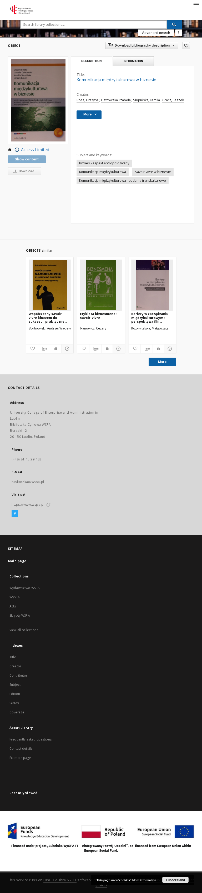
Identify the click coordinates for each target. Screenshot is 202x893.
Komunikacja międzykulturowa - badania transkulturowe (122, 180)
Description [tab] (91, 61)
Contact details (20, 748)
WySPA (14, 597)
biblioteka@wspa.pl (28, 482)
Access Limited (35, 150)
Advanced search (156, 33)
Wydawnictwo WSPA (24, 588)
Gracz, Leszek (173, 100)
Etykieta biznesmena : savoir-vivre (98, 316)
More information (144, 880)
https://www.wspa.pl (28, 504)
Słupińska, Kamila (146, 100)
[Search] (174, 24)
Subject (15, 684)
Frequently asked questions (30, 739)
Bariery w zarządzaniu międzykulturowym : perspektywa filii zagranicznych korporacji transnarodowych (149, 317)
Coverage (16, 712)
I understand (175, 879)
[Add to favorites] (186, 45)
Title (12, 657)
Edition (14, 694)
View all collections (23, 630)
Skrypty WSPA (19, 615)
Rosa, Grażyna (88, 100)
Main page (17, 561)
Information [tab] (133, 61)
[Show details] (67, 348)
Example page (20, 757)
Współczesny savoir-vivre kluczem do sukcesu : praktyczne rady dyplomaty (46, 317)
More (162, 362)
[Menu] (196, 4)
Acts (12, 606)
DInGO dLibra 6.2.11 (60, 880)
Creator (15, 666)
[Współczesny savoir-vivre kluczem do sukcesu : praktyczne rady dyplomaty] (49, 285)
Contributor (18, 675)
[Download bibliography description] (44, 348)
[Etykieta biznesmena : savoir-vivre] (101, 285)
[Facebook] (15, 513)
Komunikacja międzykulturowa (102, 172)
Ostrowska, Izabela (116, 100)
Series (14, 703)
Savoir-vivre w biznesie (153, 172)
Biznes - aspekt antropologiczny (104, 163)
